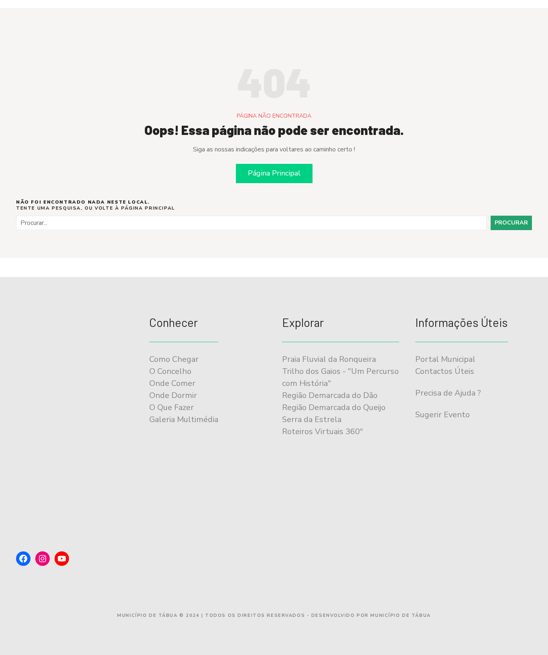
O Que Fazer (171, 407)
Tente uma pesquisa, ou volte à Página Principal (95, 205)
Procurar (511, 222)
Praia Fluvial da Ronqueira (329, 359)
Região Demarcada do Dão (330, 395)
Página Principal (274, 173)
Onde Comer (172, 383)
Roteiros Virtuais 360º (322, 431)
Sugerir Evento (442, 414)
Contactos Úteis (444, 371)
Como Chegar (174, 359)
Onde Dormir (173, 395)
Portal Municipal (445, 359)
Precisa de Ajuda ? (448, 393)
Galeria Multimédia (183, 419)
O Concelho (170, 371)
